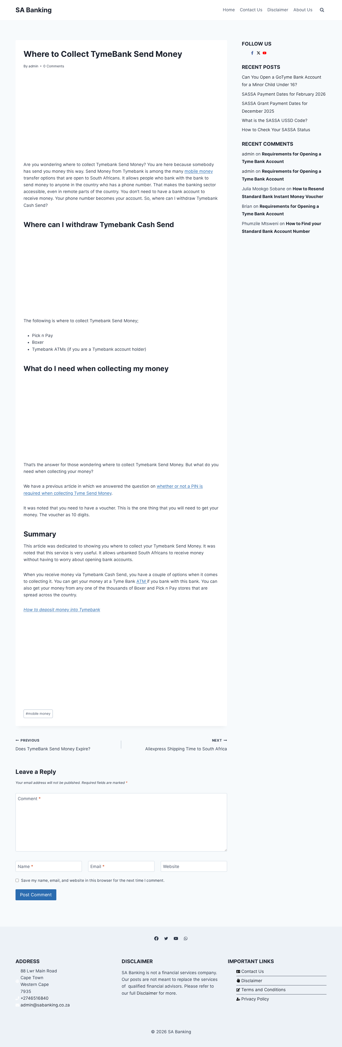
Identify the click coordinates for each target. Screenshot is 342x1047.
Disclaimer (277, 9)
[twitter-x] (259, 53)
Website (171, 866)
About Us (302, 9)
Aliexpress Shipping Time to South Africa (186, 745)
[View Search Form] (321, 10)
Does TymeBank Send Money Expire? (53, 745)
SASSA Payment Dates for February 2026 (284, 94)
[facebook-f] (252, 53)
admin (33, 66)
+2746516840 (35, 998)
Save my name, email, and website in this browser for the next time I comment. (92, 880)
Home (229, 9)
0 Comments (53, 66)
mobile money (199, 171)
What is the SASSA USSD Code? (274, 120)
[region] (121, 117)
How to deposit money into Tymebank (62, 609)
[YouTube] (176, 938)
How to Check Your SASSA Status (276, 129)
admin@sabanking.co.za (45, 1004)
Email (97, 866)
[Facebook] (156, 938)
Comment (29, 798)
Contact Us (251, 9)
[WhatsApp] (186, 938)
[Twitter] (166, 938)
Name (25, 866)
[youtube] (265, 53)
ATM (141, 581)
